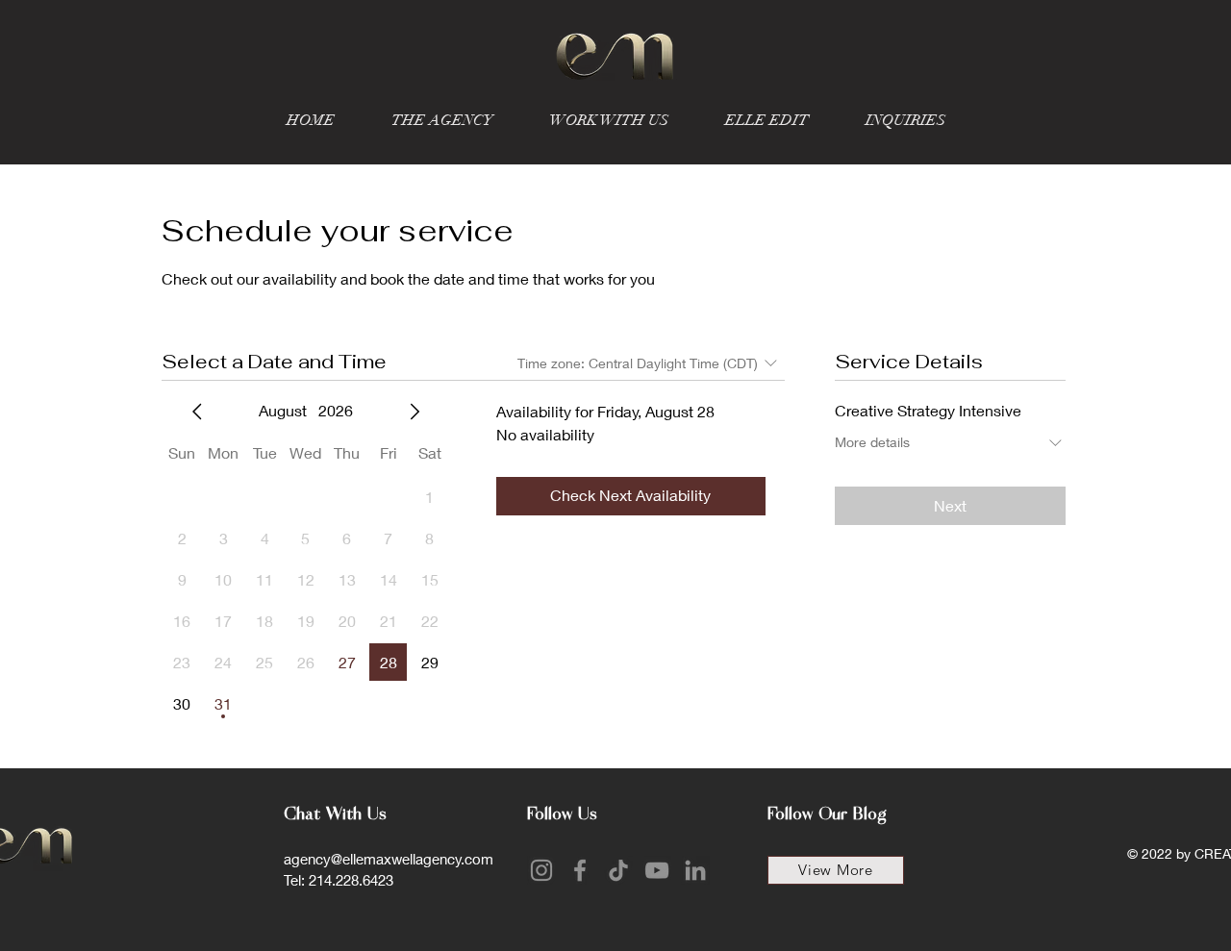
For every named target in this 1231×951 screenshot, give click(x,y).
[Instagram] (541, 870)
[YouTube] (656, 870)
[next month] (414, 411)
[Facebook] (579, 870)
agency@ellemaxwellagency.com (388, 858)
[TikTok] (618, 870)
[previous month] (197, 411)
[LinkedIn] (695, 870)
